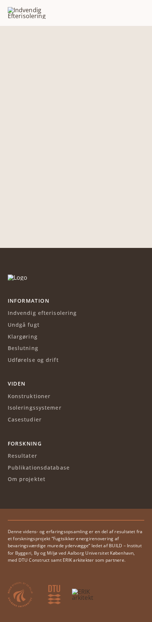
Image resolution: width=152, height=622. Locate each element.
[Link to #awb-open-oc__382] (139, 13)
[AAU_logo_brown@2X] (20, 585)
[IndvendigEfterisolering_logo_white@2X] (18, 277)
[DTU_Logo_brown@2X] (54, 588)
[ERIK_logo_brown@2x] (82, 592)
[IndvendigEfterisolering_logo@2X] (39, 10)
